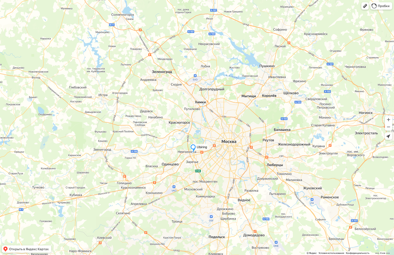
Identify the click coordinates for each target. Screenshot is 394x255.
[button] (365, 6)
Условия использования (331, 253)
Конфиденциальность (357, 253)
